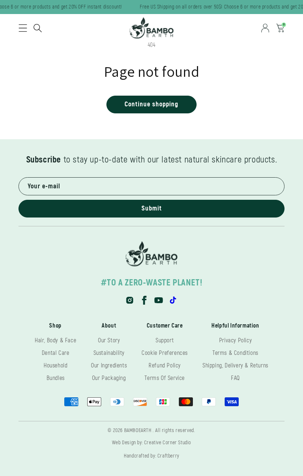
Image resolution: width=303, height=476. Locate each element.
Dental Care (55, 353)
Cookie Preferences (165, 353)
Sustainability (109, 353)
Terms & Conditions (235, 353)
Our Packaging (109, 378)
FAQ (235, 378)
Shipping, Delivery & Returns (235, 365)
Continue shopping (151, 104)
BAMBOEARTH (138, 430)
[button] (22, 28)
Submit (152, 208)
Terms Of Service (164, 378)
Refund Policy (165, 365)
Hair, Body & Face (55, 340)
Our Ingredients (109, 365)
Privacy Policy (235, 340)
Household (55, 365)
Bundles (56, 378)
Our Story (109, 340)
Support (165, 340)
